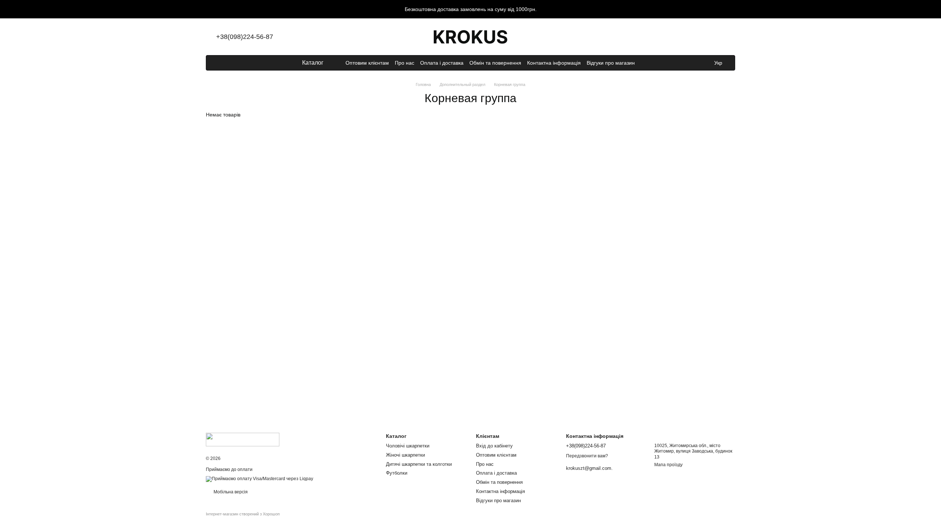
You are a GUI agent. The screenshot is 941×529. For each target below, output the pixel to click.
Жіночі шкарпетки (405, 455)
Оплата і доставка (442, 63)
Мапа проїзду (668, 464)
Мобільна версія (230, 491)
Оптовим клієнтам (367, 63)
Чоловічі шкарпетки (407, 446)
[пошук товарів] (648, 63)
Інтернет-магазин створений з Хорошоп (243, 514)
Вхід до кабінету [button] (494, 446)
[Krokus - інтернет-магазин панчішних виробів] (242, 439)
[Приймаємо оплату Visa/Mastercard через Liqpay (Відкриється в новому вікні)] (259, 478)
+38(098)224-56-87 (244, 36)
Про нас (404, 63)
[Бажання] (691, 37)
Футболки (396, 473)
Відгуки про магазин (611, 63)
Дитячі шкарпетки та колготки (419, 464)
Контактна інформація (554, 63)
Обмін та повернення (495, 63)
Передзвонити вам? (587, 455)
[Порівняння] (672, 37)
